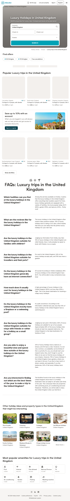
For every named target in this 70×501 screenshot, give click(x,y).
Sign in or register (11, 128)
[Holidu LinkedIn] (35, 492)
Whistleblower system (35, 498)
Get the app (33, 2)
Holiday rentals (35, 49)
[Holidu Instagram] (31, 492)
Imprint (36, 495)
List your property (44, 2)
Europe (43, 49)
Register (60, 2)
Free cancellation (37, 59)
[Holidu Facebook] (38, 492)
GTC (40, 495)
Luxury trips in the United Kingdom (57, 49)
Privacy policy (47, 495)
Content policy (57, 495)
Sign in (53, 2)
